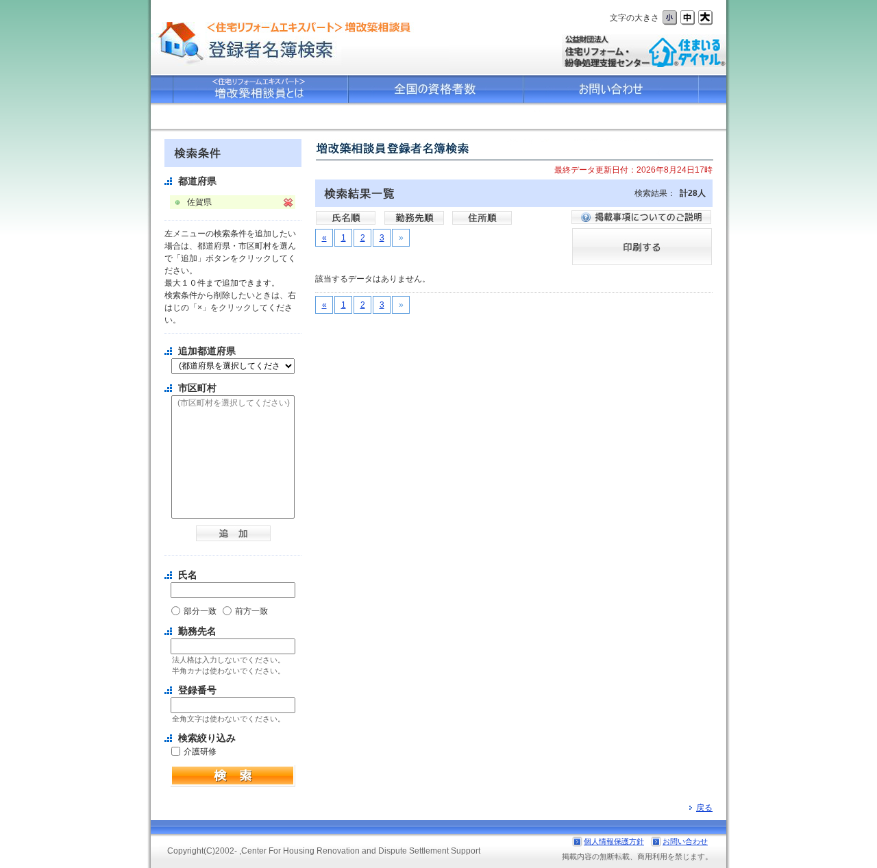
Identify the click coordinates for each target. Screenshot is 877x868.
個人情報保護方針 (614, 841)
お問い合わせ (685, 841)
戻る (704, 808)
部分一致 (200, 611)
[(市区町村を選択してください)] (233, 403)
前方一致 (251, 611)
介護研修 (200, 751)
